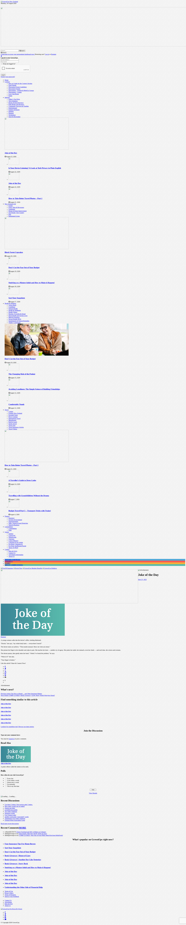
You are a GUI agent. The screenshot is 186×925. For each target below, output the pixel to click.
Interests (7, 97)
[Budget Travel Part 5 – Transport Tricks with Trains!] (14, 507)
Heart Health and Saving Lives (18, 315)
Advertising (8, 902)
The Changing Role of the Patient (22, 374)
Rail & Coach (13, 422)
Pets (10, 214)
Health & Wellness (10, 303)
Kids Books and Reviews (16, 104)
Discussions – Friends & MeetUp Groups (21, 90)
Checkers (11, 539)
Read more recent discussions (10, 823)
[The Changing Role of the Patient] (14, 370)
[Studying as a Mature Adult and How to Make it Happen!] (14, 279)
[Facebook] (5, 912)
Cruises (11, 411)
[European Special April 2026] (69, 603)
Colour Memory (13, 541)
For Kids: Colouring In (16, 544)
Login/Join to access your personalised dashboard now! (18, 54)
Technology (12, 115)
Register (53, 54)
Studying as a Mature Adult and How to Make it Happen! (32, 283)
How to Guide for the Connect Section (20, 83)
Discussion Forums (14, 89)
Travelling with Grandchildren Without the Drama (29, 496)
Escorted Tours (13, 415)
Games (7, 532)
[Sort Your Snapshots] (14, 294)
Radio (10, 96)
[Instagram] (5, 917)
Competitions (9, 527)
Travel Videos (13, 429)
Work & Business (14, 525)
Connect (7, 82)
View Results (93, 793)
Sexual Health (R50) (15, 319)
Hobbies (11, 111)
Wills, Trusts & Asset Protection (18, 523)
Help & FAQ (9, 904)
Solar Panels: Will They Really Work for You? (33, 833)
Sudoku (11, 534)
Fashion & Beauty (14, 110)
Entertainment (13, 108)
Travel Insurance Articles (16, 427)
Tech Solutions (13, 101)
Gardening (12, 209)
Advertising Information (16, 555)
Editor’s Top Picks (14, 99)
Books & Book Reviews (16, 103)
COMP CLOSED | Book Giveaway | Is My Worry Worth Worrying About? (28, 695)
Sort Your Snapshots (17, 298)
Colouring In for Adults (16, 542)
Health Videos (13, 312)
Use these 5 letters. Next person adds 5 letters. (19, 804)
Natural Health (13, 308)
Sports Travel (13, 424)
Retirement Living (14, 216)
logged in (12, 739)
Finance (7, 516)
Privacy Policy (9, 893)
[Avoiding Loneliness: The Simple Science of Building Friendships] (14, 385)
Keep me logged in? (9, 64)
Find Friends (12, 85)
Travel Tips (12, 425)
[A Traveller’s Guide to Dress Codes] (14, 476)
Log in (47, 54)
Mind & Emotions (14, 317)
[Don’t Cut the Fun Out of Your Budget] (14, 264)
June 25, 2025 (142, 579)
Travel (7, 410)
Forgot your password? (8, 77)
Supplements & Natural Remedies (19, 321)
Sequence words (10, 813)
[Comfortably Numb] (14, 400)
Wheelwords (12, 537)
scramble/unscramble (11, 810)
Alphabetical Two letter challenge (15, 818)
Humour (11, 113)
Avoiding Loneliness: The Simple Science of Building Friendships (34, 389)
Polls (10, 530)
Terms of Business (10, 895)
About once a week (13, 782)
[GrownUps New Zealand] (9, 1)
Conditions (12, 307)
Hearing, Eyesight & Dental (17, 314)
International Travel (14, 418)
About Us (12, 556)
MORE (22, 827)
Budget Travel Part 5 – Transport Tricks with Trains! (30, 511)
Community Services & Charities (19, 106)
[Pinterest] (5, 916)
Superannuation (13, 521)
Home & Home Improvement (18, 211)
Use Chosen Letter (10, 815)
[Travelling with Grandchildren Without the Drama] (14, 492)
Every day (10, 778)
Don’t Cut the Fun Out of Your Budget (24, 268)
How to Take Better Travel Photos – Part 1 (25, 198)
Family (11, 206)
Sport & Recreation (14, 117)
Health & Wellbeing (15, 310)
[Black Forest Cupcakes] (37, 248)
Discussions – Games (15, 92)
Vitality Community (15, 322)
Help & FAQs (13, 551)
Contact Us (12, 553)
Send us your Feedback (12, 896)
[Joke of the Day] (37, 149)
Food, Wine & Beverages (16, 207)
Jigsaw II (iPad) (13, 548)
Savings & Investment (15, 520)
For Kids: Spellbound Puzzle (17, 546)
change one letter (10, 808)
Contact (7, 549)
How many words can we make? (15, 806)
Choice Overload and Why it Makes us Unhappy (31, 832)
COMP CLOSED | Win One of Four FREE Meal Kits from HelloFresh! (41, 835)
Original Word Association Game (15, 820)
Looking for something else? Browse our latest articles (17, 726)
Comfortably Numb (16, 404)
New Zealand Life (10, 204)
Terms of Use (9, 891)
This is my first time (13, 786)
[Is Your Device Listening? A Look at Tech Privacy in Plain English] (14, 164)
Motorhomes (12, 420)
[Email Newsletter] (5, 919)
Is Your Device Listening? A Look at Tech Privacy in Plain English (35, 168)
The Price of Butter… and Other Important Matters (21, 694)
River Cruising (13, 417)
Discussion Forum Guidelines (18, 87)
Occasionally (11, 784)
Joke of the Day (11, 153)
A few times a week (13, 780)
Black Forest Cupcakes (14, 252)
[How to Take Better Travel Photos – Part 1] (14, 194)
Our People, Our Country (16, 213)
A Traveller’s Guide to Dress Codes (22, 480)
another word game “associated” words (17, 817)
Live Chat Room (14, 94)
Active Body (12, 305)
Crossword (12, 535)
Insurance (11, 518)
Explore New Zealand (15, 413)
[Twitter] (5, 914)
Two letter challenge (11, 811)
